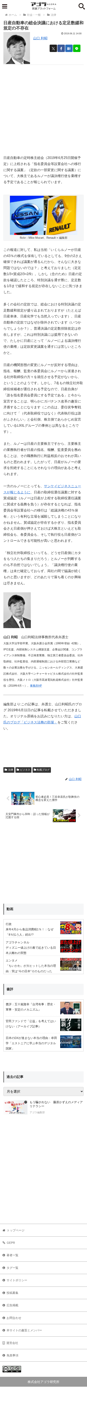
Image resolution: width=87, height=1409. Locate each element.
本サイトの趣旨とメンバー (24, 1330)
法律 (10, 769)
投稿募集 (12, 1292)
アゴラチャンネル (17, 942)
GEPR (11, 1242)
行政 (9, 924)
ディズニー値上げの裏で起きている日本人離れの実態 (31, 950)
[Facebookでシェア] (61, 48)
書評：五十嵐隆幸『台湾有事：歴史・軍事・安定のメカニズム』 (31, 1007)
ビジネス (25, 769)
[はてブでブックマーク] (69, 48)
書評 (10, 989)
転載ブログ (43, 769)
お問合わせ (14, 1318)
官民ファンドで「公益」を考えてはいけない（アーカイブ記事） (31, 1023)
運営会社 (12, 1343)
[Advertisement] (43, 108)
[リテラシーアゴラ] (15, 1107)
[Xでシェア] (53, 48)
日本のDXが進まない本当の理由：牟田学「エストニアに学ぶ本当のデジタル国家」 (31, 1043)
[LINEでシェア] (76, 48)
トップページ (15, 1230)
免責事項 (12, 1355)
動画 (10, 909)
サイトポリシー (17, 1280)
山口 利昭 (40, 38)
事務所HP (36, 685)
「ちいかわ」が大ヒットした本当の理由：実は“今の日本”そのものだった (31, 968)
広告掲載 (12, 1305)
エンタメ (12, 960)
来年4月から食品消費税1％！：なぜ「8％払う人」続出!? (29, 932)
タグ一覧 (12, 1267)
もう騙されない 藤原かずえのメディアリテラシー (56, 1104)
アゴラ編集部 (37, 1112)
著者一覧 (12, 1255)
